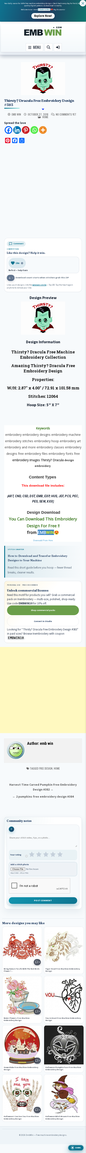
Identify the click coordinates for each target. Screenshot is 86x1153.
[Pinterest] (26, 130)
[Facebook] (8, 130)
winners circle (39, 285)
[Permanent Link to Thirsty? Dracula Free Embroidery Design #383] (43, 78)
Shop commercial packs (43, 610)
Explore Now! (43, 16)
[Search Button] (48, 47)
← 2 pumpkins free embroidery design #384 (43, 797)
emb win (16, 114)
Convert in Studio (43, 621)
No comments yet (66, 114)
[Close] (83, 3)
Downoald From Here (43, 540)
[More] (43, 130)
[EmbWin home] (43, 31)
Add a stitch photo (20, 864)
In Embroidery (44, 9)
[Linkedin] (17, 130)
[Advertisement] (43, 191)
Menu (36, 47)
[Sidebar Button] (58, 47)
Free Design (45, 768)
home (45, 117)
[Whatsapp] (34, 130)
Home (57, 768)
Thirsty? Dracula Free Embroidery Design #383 (39, 102)
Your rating (15, 854)
